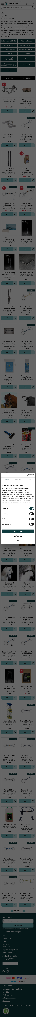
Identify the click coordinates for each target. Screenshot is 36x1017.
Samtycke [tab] (6, 479)
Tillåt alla (18, 531)
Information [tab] (18, 479)
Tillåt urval (18, 536)
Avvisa (18, 541)
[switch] (31, 513)
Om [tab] (30, 479)
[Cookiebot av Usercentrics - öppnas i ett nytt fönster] (26, 475)
